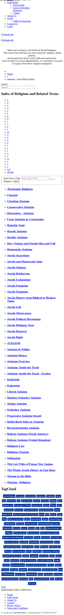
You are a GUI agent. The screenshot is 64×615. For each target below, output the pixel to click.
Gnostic (24, 528)
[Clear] (54, 179)
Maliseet (58, 565)
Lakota (27, 519)
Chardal (12, 195)
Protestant (5, 570)
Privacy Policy (14, 605)
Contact (10, 603)
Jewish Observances (19, 313)
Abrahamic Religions (20, 189)
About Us (11, 600)
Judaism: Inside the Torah (23, 367)
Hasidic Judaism (17, 237)
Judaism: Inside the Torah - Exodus (29, 373)
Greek (57, 560)
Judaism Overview (18, 361)
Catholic (51, 565)
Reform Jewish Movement (12, 556)
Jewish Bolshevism (18, 273)
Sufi (18, 501)
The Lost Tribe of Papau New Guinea (30, 464)
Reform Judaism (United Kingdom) (29, 440)
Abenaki (26, 556)
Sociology (32, 583)
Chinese (46, 505)
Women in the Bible (19, 476)
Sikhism (45, 519)
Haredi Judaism (17, 231)
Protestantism (19, 505)
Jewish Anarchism (18, 255)
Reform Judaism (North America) (27, 434)
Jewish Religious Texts (20, 325)
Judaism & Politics (18, 349)
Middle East (37, 551)
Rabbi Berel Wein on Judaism (25, 421)
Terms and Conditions (17, 608)
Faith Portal (12, 597)
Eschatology (44, 556)
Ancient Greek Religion (13, 537)
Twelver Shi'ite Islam (42, 579)
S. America (20, 496)
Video (53, 505)
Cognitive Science (34, 570)
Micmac (53, 514)
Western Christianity (46, 510)
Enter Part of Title (12, 178)
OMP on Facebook (22, 21)
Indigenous (41, 496)
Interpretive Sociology (28, 560)
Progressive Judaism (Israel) (24, 415)
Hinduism (16, 528)
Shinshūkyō (11, 501)
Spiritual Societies (20, 533)
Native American (17, 565)
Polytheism (50, 496)
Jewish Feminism (17, 285)
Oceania (37, 537)
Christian (34, 556)
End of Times (20, 574)
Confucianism (30, 496)
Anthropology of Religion (50, 533)
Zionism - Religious (19, 482)
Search (4, 84)
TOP (3, 587)
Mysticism (20, 524)
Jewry (59, 505)
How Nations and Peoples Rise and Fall (31, 243)
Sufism (28, 551)
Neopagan (13, 570)
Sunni (37, 547)
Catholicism (48, 574)
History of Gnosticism (15, 519)
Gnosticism (45, 537)
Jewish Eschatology (19, 279)
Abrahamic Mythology (10, 579)
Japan (60, 501)
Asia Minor (24, 542)
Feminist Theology (31, 510)
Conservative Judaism (20, 207)
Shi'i (47, 514)
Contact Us (12, 24)
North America (31, 524)
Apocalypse (29, 537)
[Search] (51, 179)
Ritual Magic (8, 510)
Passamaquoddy (33, 533)
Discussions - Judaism (20, 213)
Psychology (58, 574)
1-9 (8, 169)
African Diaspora (19, 551)
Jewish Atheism (16, 267)
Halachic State (16, 225)
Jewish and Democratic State (24, 261)
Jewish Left (14, 307)
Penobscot (44, 547)
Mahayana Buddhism (49, 570)
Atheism (31, 528)
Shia (37, 528)
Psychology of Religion (51, 551)
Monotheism (33, 542)
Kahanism (13, 385)
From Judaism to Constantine (25, 219)
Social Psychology (46, 542)
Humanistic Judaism (19, 249)
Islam (41, 514)
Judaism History (17, 355)
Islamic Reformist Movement (36, 565)
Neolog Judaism (17, 403)
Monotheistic (35, 519)
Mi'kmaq (8, 551)
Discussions (19, 510)
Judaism (53, 501)
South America (56, 537)
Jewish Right (15, 337)
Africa (52, 556)
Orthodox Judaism (18, 409)
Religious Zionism (18, 452)
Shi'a (42, 528)
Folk (52, 579)
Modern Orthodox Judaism (24, 397)
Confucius (44, 501)
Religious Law (16, 446)
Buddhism (22, 570)
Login (10, 26)
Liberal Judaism (17, 391)
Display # (8, 181)
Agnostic (36, 501)
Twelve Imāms (27, 501)
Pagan (60, 514)
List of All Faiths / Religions (21, 9)
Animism (6, 565)
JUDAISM (13, 343)
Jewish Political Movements (24, 319)
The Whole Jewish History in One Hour (31, 470)
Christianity (31, 574)
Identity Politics (54, 547)
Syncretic (59, 579)
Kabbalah (13, 379)
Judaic (40, 574)
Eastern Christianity (11, 542)
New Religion (9, 496)
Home (10, 594)
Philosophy (23, 579)
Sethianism (14, 458)
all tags (10, 172)
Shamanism (15, 560)
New (4, 519)
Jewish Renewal (16, 331)
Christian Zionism (18, 201)
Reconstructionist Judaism (23, 427)
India (31, 579)
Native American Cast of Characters (25, 514)
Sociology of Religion (45, 560)
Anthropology (37, 505)
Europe (27, 505)
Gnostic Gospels (27, 547)
